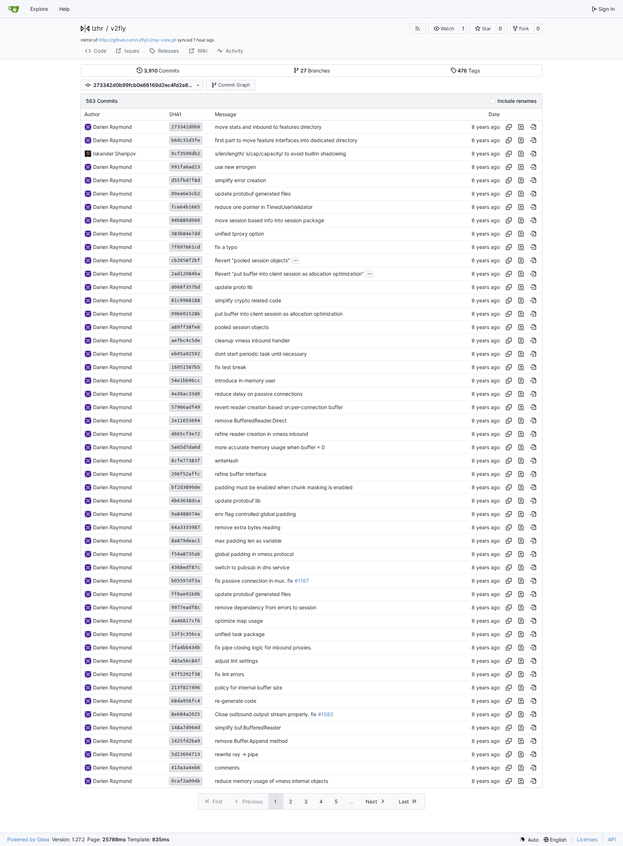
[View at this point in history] (533, 127)
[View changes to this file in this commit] (521, 127)
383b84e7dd (185, 233)
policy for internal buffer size (248, 687)
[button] (444, 28)
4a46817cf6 (185, 620)
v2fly (118, 28)
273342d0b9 (185, 127)
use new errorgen (235, 167)
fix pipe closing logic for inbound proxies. (263, 647)
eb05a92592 (185, 353)
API (612, 839)
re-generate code (235, 701)
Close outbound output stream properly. (263, 714)
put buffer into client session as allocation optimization (279, 314)
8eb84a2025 (185, 714)
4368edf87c (185, 567)
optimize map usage (239, 621)
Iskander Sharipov (114, 153)
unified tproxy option (239, 234)
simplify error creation (240, 180)
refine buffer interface (240, 474)
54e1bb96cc (185, 380)
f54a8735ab (185, 554)
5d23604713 (185, 754)
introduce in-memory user (245, 380)
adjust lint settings (236, 661)
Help (64, 9)
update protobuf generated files (253, 193)
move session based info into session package (269, 220)
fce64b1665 (185, 207)
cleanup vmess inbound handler (252, 340)
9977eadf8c (185, 607)
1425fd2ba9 (185, 741)
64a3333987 (185, 527)
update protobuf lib (238, 500)
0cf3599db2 (185, 153)
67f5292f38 (185, 674)
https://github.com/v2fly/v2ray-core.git (137, 40)
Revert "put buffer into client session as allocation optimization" (289, 274)
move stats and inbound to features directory (268, 127)
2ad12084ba (185, 273)
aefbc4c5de (185, 340)
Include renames (517, 101)
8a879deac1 (185, 540)
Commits (162, 70)
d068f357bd (185, 287)
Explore (39, 9)
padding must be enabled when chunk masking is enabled (284, 487)
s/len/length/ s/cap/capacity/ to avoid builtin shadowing (280, 153)
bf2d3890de (185, 487)
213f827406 (185, 687)
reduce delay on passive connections (258, 394)
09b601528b (185, 313)
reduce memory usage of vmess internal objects (271, 781)
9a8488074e (185, 514)
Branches (315, 70)
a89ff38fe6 (185, 327)
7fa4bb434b (185, 647)
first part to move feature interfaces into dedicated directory (286, 140)
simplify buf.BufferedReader (248, 727)
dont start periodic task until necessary (261, 354)
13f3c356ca (185, 634)
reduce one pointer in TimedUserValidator (264, 207)
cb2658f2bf (185, 260)
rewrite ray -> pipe (236, 754)
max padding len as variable (248, 541)
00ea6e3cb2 (185, 193)
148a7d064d (185, 727)
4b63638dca (185, 500)
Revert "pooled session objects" (252, 260)
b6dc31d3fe (185, 140)
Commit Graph (234, 85)
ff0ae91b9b (185, 594)
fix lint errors (229, 674)
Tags (469, 70)
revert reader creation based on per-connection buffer (279, 407)
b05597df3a (185, 580)
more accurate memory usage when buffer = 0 (270, 447)
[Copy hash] (508, 127)
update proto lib (234, 287)
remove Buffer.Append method (251, 741)
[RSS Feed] (417, 28)
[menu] (529, 840)
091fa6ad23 (185, 167)
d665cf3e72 (185, 434)
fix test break (230, 367)
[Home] (14, 9)
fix (290, 581)
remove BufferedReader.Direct (251, 420)
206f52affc (185, 474)
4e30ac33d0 (185, 393)
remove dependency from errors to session (265, 607)
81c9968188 (185, 300)
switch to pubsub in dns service (252, 567)
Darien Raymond (112, 127)
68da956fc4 (185, 700)
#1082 (325, 714)
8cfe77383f (185, 460)
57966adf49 (185, 407)
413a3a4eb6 (185, 767)
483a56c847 (185, 660)
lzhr (97, 28)
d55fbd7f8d (185, 180)
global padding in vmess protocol (254, 554)
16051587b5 (185, 367)
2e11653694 (185, 420)
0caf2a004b (185, 781)
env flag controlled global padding (255, 514)
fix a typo (226, 247)
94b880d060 (185, 220)
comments (227, 767)
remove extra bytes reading (247, 527)
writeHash (226, 460)
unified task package (240, 634)
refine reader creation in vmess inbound (261, 434)
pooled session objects (242, 327)
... (295, 259)
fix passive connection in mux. (251, 581)
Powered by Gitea (28, 839)
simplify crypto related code (248, 300)
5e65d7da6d (185, 447)
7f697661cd (185, 247)
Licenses (587, 839)
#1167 (302, 581)
